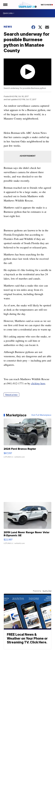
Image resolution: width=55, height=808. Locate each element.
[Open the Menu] (5, 4)
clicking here (38, 383)
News (8, 26)
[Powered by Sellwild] (46, 591)
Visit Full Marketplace (41, 415)
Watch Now (46, 5)
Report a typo (11, 394)
